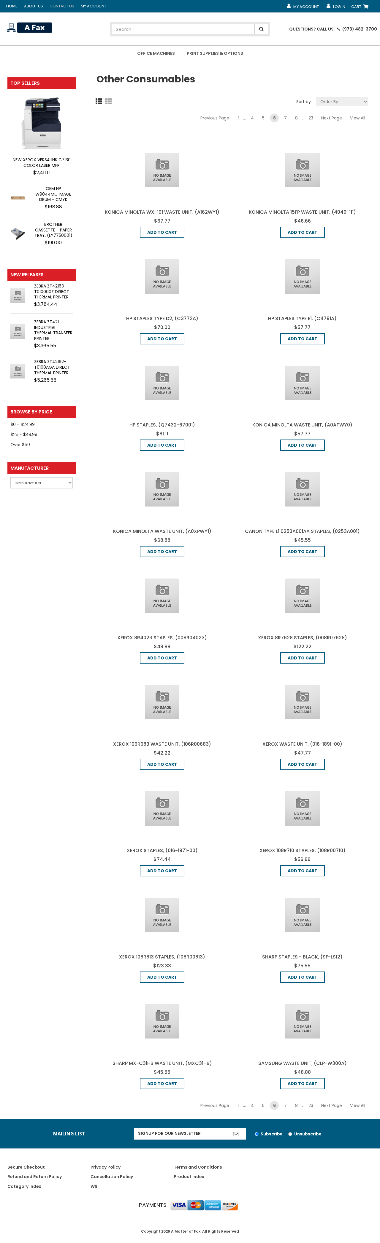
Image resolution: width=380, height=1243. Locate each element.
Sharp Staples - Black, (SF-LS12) (302, 956)
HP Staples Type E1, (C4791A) (302, 318)
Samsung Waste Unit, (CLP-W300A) (302, 1063)
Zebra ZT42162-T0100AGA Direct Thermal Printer (52, 367)
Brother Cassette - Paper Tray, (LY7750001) (53, 230)
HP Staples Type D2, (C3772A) (162, 318)
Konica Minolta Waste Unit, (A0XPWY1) (162, 531)
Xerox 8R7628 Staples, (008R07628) (302, 637)
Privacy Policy (106, 1167)
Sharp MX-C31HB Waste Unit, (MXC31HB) (162, 1063)
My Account (93, 6)
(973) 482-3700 (359, 29)
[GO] (236, 1134)
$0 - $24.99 (22, 424)
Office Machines (156, 53)
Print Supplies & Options (215, 53)
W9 (94, 1186)
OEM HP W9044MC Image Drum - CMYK (53, 194)
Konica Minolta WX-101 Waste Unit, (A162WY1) (162, 212)
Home (12, 6)
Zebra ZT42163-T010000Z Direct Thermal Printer (51, 291)
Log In (335, 8)
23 (310, 118)
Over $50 (20, 444)
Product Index (189, 1177)
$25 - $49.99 (23, 434)
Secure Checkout (26, 1167)
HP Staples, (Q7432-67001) (162, 424)
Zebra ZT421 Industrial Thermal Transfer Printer (53, 330)
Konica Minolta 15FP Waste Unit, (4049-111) (302, 212)
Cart (361, 8)
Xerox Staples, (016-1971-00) (162, 850)
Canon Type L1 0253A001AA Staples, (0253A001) (302, 531)
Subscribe (272, 1134)
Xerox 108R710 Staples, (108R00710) (302, 850)
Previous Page (214, 118)
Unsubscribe (308, 1134)
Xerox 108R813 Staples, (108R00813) (162, 956)
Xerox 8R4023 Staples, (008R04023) (162, 637)
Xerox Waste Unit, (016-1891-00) (302, 744)
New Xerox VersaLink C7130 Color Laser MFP (42, 162)
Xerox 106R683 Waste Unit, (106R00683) (162, 744)
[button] (100, 101)
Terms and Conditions (198, 1167)
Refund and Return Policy (34, 1177)
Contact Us (62, 6)
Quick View (162, 170)
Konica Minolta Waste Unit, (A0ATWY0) (302, 424)
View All (357, 117)
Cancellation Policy (112, 1177)
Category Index (24, 1186)
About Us (33, 6)
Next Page (331, 118)
